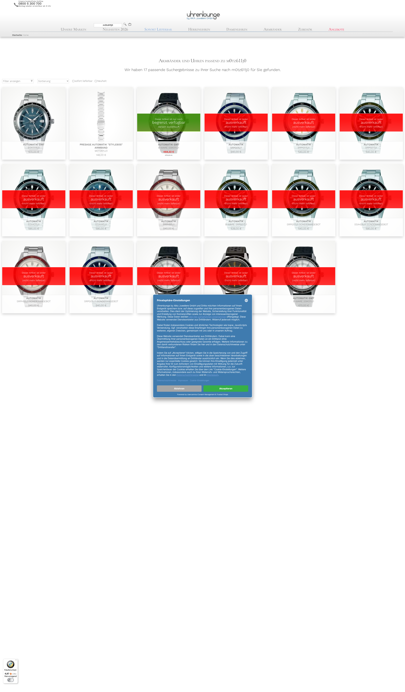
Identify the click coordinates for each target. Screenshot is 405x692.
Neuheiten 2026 (115, 29)
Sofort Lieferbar (158, 29)
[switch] (10, 680)
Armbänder (273, 29)
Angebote (336, 29)
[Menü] (16, 661)
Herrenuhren (199, 29)
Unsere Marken (73, 29)
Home (20, 35)
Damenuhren (236, 29)
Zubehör (305, 29)
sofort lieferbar (84, 81)
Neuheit (101, 81)
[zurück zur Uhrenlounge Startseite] (202, 15)
